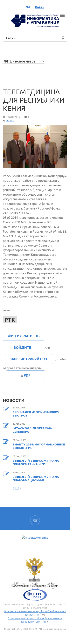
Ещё (16, 488)
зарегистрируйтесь (29, 359)
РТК (9, 320)
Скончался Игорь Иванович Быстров (36, 413)
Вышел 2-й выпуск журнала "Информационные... (36, 478)
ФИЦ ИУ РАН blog (24, 336)
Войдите (22, 347)
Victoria (10, 120)
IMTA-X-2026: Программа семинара (32, 430)
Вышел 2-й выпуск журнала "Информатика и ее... (36, 462)
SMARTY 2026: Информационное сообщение (39, 446)
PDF (27, 375)
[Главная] (35, 20)
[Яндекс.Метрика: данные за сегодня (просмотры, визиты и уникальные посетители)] (35, 538)
